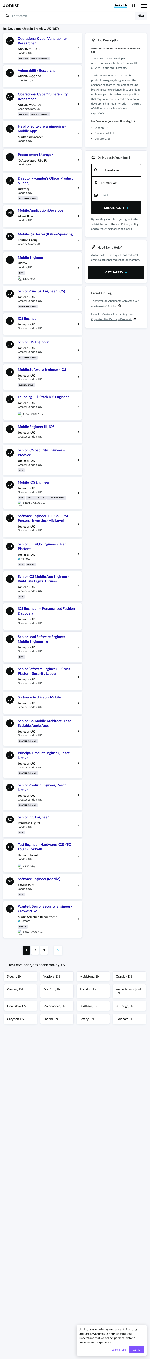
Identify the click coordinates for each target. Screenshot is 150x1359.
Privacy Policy (129, 224)
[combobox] (116, 170)
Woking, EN (15, 989)
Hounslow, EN (16, 1006)
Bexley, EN (87, 1019)
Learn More (119, 1349)
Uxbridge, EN (125, 1006)
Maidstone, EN (90, 976)
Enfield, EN (50, 1019)
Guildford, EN (103, 138)
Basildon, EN (88, 989)
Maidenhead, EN (54, 1006)
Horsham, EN (125, 1019)
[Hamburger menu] (144, 5)
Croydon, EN (15, 1019)
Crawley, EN (124, 976)
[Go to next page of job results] (58, 950)
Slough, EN (14, 976)
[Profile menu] (133, 6)
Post (120, 5)
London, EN (102, 127)
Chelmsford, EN (104, 133)
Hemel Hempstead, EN (128, 991)
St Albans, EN (89, 1006)
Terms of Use (107, 224)
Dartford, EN (52, 989)
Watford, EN (51, 976)
